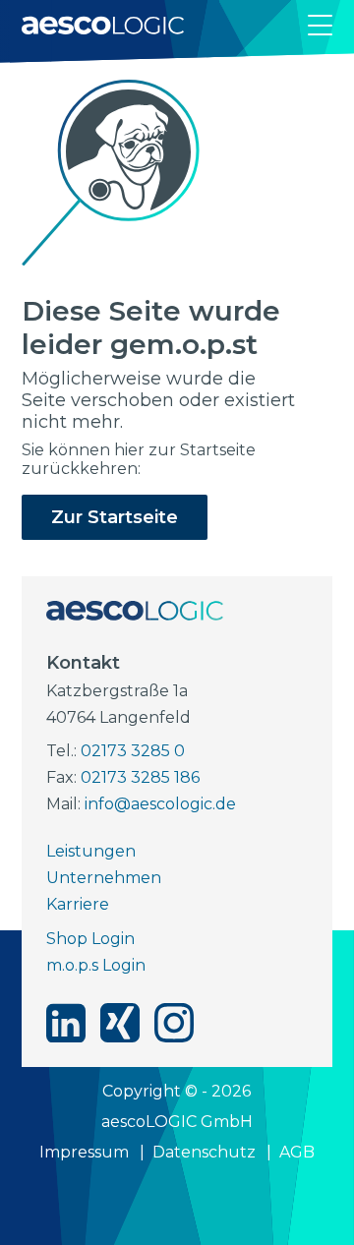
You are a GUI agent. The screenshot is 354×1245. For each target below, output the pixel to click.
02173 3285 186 (140, 777)
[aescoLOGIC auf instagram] (174, 1022)
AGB (297, 1152)
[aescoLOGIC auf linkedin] (66, 1022)
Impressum (84, 1152)
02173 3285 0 (133, 750)
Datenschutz (204, 1152)
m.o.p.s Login (96, 965)
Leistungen (91, 851)
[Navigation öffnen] (320, 25)
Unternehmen (103, 877)
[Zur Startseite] (103, 25)
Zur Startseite (114, 517)
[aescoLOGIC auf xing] (120, 1022)
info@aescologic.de (160, 804)
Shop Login (90, 938)
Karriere (77, 904)
